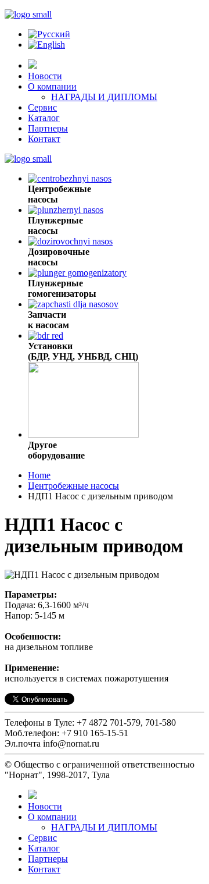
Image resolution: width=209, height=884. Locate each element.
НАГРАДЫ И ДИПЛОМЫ (104, 97)
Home (39, 475)
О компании (52, 86)
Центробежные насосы (73, 486)
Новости (45, 76)
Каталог (44, 118)
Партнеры (48, 128)
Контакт (44, 139)
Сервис (42, 107)
